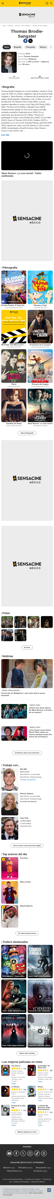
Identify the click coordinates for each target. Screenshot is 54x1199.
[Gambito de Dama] (13, 405)
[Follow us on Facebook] (16, 1153)
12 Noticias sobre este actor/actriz (27, 753)
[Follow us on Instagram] (30, 1153)
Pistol (13, 384)
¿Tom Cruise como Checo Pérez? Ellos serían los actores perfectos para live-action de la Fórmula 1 (40, 733)
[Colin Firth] (9, 828)
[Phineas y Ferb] (40, 287)
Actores (17, 25)
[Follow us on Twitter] (23, 1153)
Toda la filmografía (27, 433)
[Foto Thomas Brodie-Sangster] (7, 622)
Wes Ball (23, 769)
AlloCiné (6, 1167)
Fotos (6, 613)
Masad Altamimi (26, 906)
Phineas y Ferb (40, 305)
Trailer (13, 1084)
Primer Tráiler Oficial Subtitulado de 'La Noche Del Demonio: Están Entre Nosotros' (14, 1045)
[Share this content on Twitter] (30, 41)
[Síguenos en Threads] (44, 1153)
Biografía (8, 86)
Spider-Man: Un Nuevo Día (44, 1067)
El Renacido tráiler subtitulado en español (40, 1011)
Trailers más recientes (27, 1053)
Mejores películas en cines (27, 1132)
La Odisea (15, 1087)
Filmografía (10, 267)
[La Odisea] (5, 1091)
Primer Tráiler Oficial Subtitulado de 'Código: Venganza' (40, 976)
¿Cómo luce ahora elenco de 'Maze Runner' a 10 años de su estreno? (40, 710)
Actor (28, 54)
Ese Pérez (24, 858)
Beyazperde (41, 1167)
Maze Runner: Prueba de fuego (31, 777)
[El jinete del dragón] (40, 366)
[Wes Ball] (9, 779)
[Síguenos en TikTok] (37, 1153)
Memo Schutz (25, 882)
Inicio (4, 25)
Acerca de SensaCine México (13, 1179)
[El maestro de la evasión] (40, 326)
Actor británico (25, 25)
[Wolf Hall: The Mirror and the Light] (13, 326)
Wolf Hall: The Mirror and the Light (13, 345)
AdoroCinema (12, 1171)
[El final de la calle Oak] (5, 1110)
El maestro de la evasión (40, 345)
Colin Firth (24, 818)
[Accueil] (25, 3)
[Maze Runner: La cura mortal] (40, 405)
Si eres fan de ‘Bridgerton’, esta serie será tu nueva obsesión (23, 694)
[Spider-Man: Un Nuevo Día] (32, 1070)
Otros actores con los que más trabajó (27, 845)
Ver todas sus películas (28, 780)
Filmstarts (22, 1167)
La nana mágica (25, 823)
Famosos (10, 25)
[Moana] (32, 1091)
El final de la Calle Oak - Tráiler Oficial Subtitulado (40, 1045)
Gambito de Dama (13, 423)
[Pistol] (13, 366)
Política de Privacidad (21, 1182)
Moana (40, 1087)
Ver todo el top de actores (27, 933)
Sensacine (37, 1171)
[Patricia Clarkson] (9, 804)
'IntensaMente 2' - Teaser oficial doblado (14, 976)
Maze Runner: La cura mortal (40, 423)
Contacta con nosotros (33, 1179)
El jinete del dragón (40, 384)
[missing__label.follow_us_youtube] (10, 1153)
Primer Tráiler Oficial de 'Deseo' (14, 1011)
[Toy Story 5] (5, 1070)
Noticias (8, 656)
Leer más (5, 135)
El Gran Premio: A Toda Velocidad (13, 305)
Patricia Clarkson (26, 794)
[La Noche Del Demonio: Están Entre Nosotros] (32, 1110)
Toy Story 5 (15, 1066)
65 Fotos (27, 647)
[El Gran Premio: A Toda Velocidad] (13, 287)
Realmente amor (26, 826)
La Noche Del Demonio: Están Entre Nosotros (44, 1107)
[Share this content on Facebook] (25, 41)
